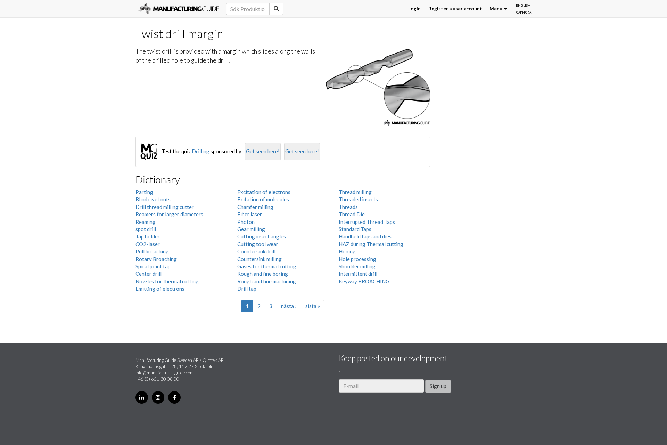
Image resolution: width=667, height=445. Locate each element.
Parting (144, 192)
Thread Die (352, 214)
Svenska (524, 12)
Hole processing (357, 259)
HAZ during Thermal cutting (371, 244)
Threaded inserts (358, 199)
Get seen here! (263, 151)
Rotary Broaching (156, 259)
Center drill (148, 273)
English (523, 5)
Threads (348, 207)
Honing (347, 251)
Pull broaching (152, 251)
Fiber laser (249, 214)
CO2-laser (147, 244)
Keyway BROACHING (364, 281)
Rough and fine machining (266, 281)
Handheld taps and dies (365, 236)
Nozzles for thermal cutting (167, 281)
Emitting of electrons (159, 288)
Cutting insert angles (261, 236)
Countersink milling (259, 259)
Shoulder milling (357, 266)
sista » (312, 306)
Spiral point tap (153, 266)
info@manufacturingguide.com (164, 372)
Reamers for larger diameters (169, 214)
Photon (246, 222)
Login (414, 8)
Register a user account (455, 8)
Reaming (145, 222)
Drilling (200, 151)
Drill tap (246, 288)
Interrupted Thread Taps (367, 222)
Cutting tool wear (257, 244)
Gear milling (251, 229)
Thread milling (355, 192)
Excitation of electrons (263, 192)
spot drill (145, 229)
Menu (496, 8)
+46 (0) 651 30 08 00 (157, 379)
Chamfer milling (255, 207)
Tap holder (147, 236)
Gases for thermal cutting (266, 266)
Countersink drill (256, 251)
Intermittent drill (358, 273)
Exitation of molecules (263, 199)
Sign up (438, 386)
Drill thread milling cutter (164, 207)
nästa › (289, 306)
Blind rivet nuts (153, 199)
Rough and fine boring (262, 273)
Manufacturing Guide (178, 8)
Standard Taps (355, 229)
